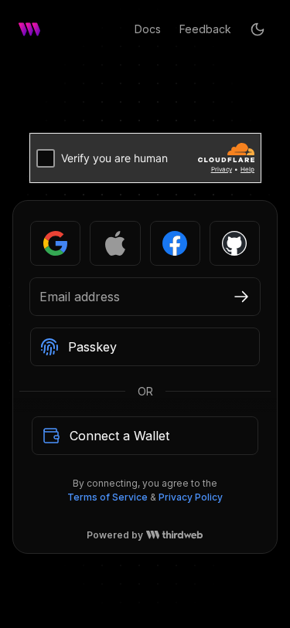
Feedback (205, 29)
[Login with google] (55, 243)
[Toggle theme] (257, 29)
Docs (148, 29)
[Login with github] (235, 243)
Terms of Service (107, 497)
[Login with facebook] (175, 243)
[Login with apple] (115, 243)
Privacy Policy (191, 497)
